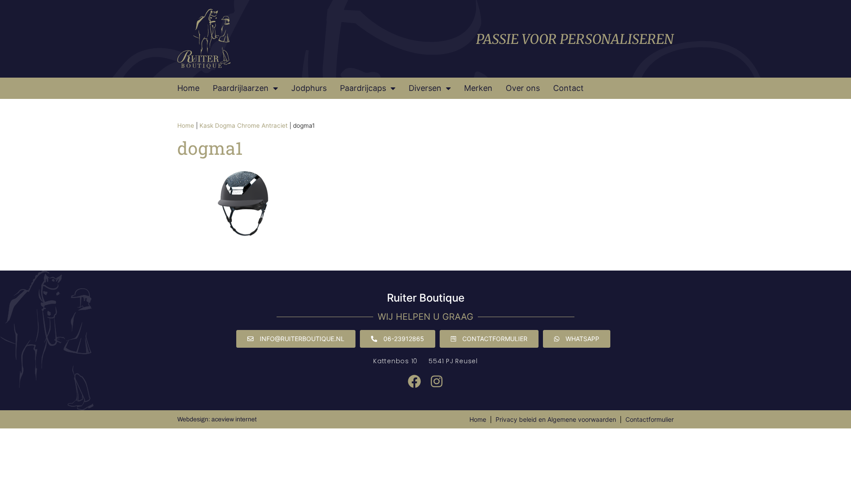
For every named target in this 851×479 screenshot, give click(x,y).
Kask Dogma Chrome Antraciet (243, 125)
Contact (568, 88)
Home (188, 88)
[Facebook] (414, 381)
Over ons (523, 88)
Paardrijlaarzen (241, 88)
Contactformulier (649, 419)
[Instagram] (436, 381)
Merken (478, 88)
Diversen (425, 88)
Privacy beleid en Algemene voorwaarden (556, 419)
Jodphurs (309, 88)
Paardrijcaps (363, 88)
